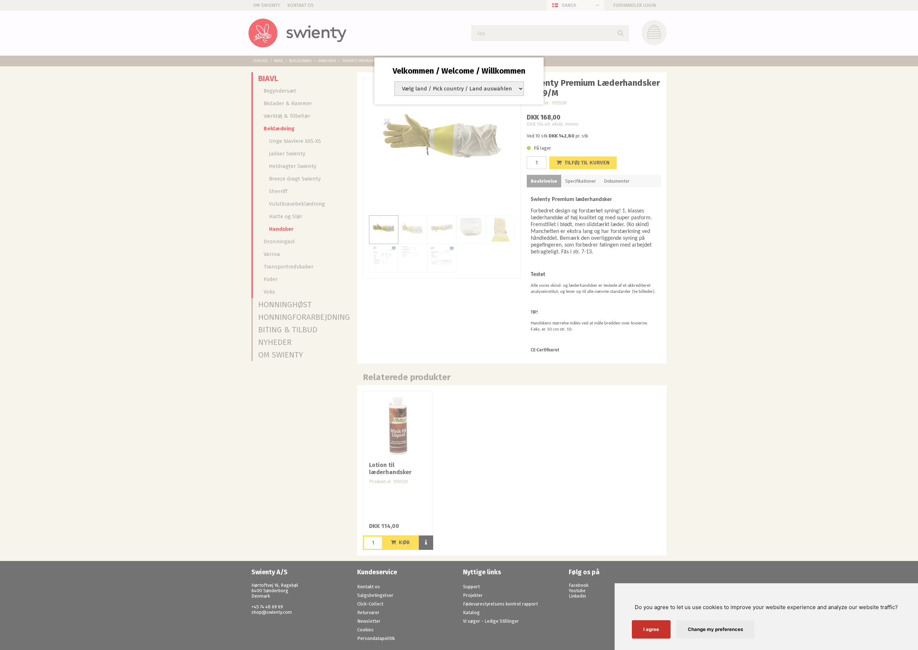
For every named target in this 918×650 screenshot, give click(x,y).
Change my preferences (715, 629)
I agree (651, 629)
